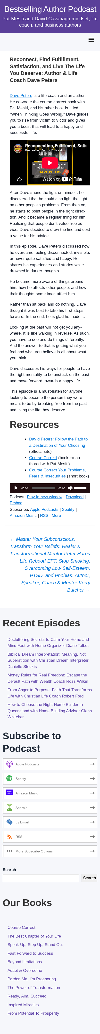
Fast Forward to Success (30, 953)
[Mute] (70, 488)
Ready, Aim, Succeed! (28, 996)
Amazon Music (23, 515)
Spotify (68, 509)
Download (74, 497)
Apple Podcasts (44, 509)
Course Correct (43, 457)
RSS (44, 515)
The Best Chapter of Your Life (34, 936)
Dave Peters (21, 95)
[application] (50, 488)
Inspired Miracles (23, 1005)
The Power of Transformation (34, 987)
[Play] (16, 488)
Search (9, 869)
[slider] (81, 487)
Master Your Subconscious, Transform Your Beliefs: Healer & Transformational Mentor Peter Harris (50, 546)
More (56, 515)
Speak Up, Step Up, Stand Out (35, 944)
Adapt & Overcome (25, 970)
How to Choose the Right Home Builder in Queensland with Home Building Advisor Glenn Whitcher (50, 710)
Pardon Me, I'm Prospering (32, 979)
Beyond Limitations (25, 962)
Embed (16, 503)
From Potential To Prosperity (33, 1013)
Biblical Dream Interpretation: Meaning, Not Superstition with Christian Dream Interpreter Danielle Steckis (48, 660)
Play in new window (44, 497)
